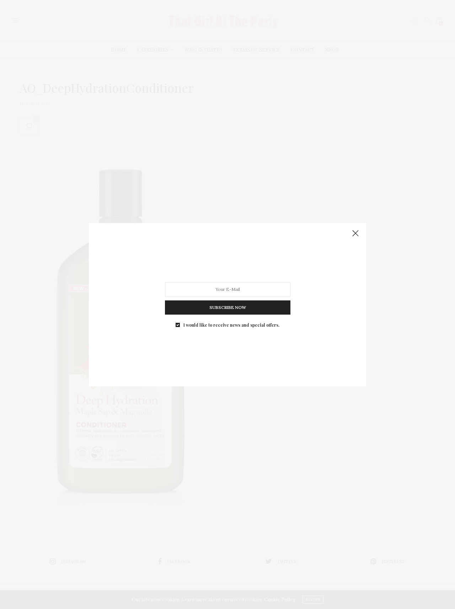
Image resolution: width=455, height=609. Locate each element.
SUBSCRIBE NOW (227, 307)
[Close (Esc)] (355, 234)
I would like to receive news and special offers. (231, 324)
